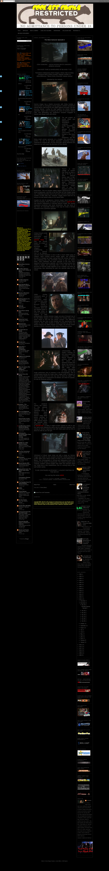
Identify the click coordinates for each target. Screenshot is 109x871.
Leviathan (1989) (22, 281)
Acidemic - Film (23, 404)
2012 (80, 646)
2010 (80, 651)
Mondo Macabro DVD (24, 463)
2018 (80, 590)
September (83, 625)
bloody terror (22, 342)
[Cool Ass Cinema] (17, 164)
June (82, 631)
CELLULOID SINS (66, 30)
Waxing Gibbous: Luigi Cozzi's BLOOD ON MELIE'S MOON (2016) (24, 407)
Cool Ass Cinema (20, 163)
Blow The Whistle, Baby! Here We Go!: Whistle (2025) (24, 352)
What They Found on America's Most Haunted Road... (24, 288)
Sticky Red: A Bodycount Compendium (22, 348)
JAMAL (20, 488)
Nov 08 (83, 619)
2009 (80, 653)
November (83, 603)
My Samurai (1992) (23, 478)
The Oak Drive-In (23, 361)
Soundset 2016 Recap (23, 484)
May (82, 634)
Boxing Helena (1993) (23, 320)
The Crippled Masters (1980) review (28, 108)
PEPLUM (21, 306)
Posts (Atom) (43, 487)
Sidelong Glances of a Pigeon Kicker (24, 299)
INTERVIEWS (57, 30)
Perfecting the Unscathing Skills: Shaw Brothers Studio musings (25, 435)
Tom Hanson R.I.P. (23, 357)
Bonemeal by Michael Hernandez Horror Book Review (24, 314)
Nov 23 (83, 604)
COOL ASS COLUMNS (46, 30)
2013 (80, 644)
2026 (80, 574)
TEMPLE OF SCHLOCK (24, 356)
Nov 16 (83, 614)
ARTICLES (25, 30)
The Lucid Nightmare (24, 411)
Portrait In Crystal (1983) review (28, 77)
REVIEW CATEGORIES (23, 33)
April (82, 636)
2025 (80, 576)
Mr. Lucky (21, 265)
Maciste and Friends (24, 530)
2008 (80, 655)
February (83, 640)
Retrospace (21, 457)
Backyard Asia (22, 323)
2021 (80, 584)
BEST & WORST (34, 30)
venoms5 (89, 800)
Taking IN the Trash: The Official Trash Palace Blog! (25, 470)
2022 (80, 582)
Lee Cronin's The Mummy (24, 343)
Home (19, 30)
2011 (80, 648)
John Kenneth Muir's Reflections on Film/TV (24, 285)
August (82, 627)
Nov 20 (83, 610)
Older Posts (72, 484)
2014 (80, 599)
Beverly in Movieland (24, 293)
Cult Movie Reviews (23, 279)
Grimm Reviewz (23, 491)
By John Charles (23, 499)
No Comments (28, 119)
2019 (80, 588)
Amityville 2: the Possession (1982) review (87, 523)
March (82, 638)
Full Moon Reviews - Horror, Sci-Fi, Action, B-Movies (25, 270)
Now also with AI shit (23, 370)
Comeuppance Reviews (24, 477)
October (83, 623)
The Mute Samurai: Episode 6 (55, 40)
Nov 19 (83, 612)
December (83, 600)
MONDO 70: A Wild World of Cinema (23, 443)
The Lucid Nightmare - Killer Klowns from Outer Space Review (25, 414)
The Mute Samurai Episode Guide (61, 479)
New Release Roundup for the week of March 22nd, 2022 (24, 421)
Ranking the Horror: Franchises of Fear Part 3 (28, 141)
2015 (80, 597)
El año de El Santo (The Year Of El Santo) (24, 512)
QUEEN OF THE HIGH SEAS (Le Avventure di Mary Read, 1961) (25, 446)
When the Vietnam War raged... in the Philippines (24, 368)
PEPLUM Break (22, 307)
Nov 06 (83, 621)
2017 (80, 592)
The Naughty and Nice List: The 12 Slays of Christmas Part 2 (28, 93)
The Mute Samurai (47, 479)
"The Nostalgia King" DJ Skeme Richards (25, 483)
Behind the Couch (23, 319)
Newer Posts (37, 484)
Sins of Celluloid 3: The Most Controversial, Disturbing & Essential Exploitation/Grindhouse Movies (84, 489)
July (82, 629)
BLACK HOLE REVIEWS (25, 505)
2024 (80, 578)
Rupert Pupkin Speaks (24, 418)
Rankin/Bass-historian (24, 264)
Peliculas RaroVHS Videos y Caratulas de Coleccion (24, 523)
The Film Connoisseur (24, 451)
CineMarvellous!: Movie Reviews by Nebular (24, 426)
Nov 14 (83, 616)
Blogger (27, 538)
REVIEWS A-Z (76, 30)
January (83, 642)
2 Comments (28, 88)
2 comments (63, 478)
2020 (80, 586)
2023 (80, 580)
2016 (80, 595)
